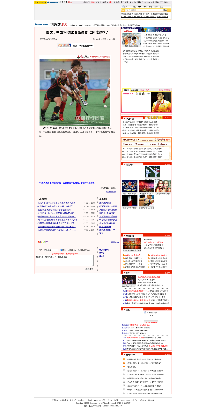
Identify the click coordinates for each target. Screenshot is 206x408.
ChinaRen (146, 2)
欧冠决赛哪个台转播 (108, 206)
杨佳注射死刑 (126, 14)
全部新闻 (142, 400)
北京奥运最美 (161, 294)
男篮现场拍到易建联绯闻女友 (153, 343)
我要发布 (115, 242)
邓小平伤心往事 (162, 17)
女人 (131, 2)
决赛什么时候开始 (107, 213)
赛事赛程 (128, 145)
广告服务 (89, 400)
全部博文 (151, 400)
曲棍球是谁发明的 (107, 230)
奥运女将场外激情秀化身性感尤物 (139, 340)
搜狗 (166, 2)
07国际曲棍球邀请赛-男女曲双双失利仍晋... (57, 223)
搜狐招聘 (81, 400)
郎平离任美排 (137, 14)
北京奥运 (125, 325)
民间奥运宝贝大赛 (133, 349)
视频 (139, 2)
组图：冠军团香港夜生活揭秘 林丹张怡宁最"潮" (140, 125)
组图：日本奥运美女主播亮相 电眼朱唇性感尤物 (145, 390)
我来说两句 (98, 39)
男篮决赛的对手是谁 (108, 216)
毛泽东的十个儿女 (149, 14)
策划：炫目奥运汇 (129, 194)
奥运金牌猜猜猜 (164, 90)
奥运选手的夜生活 (161, 349)
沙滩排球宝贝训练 (147, 349)
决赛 (101, 233)
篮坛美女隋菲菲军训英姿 (159, 291)
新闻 (93, 2)
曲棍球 (103, 25)
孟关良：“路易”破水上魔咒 (155, 297)
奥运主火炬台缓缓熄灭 (133, 261)
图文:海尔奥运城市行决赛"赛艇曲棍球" (54, 210)
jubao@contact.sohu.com (112, 406)
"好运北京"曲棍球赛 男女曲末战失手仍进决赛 (57, 220)
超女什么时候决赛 (107, 223)
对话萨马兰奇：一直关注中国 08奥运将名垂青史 (145, 371)
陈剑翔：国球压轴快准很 (136, 297)
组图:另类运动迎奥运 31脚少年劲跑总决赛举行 (144, 378)
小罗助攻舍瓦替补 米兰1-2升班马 (156, 38)
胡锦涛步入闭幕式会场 (159, 258)
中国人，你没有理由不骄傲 (139, 328)
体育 (97, 2)
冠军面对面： (149, 240)
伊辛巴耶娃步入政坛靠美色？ (137, 346)
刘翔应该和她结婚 (159, 340)
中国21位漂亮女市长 (129, 17)
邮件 (152, 2)
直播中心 (153, 145)
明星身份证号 (151, 17)
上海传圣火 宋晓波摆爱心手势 (155, 35)
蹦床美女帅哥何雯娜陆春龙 (154, 248)
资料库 (164, 145)
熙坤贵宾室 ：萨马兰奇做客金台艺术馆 (141, 294)
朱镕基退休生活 (162, 14)
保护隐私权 (114, 400)
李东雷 (140, 285)
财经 (111, 2)
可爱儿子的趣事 (149, 280)
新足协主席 (141, 17)
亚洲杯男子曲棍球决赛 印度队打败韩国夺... (57, 213)
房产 (122, 2)
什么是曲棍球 (105, 226)
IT (114, 2)
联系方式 (105, 400)
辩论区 (101, 256)
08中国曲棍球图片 (114, 25)
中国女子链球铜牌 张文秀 (153, 245)
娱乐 (104, 2)
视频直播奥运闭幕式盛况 (132, 250)
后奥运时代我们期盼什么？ (153, 285)
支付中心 (73, 400)
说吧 (161, 7)
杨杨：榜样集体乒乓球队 (160, 303)
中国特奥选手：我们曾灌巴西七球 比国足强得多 (141, 59)
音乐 (150, 7)
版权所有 (127, 403)
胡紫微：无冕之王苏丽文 (160, 300)
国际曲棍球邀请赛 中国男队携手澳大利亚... (57, 226)
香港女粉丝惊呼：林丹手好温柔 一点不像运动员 (141, 130)
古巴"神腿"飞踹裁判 (152, 179)
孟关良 (140, 280)
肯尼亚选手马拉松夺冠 (159, 267)
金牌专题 (134, 90)
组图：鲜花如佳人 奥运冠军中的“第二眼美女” (144, 363)
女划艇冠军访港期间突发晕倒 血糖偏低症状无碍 (141, 128)
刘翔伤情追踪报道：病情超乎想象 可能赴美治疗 (141, 51)
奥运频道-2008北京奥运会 (80, 25)
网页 (139, 7)
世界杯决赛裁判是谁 (108, 220)
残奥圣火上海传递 (132, 46)
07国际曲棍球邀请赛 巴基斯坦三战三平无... (57, 230)
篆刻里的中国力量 (150, 283)
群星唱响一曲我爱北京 (133, 258)
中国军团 (95, 25)
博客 (157, 2)
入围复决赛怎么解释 (108, 210)
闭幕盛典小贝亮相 (129, 286)
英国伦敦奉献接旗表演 (159, 261)
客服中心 (97, 400)
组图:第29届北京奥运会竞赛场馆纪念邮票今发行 (145, 359)
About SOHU (125, 400)
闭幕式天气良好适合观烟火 (135, 267)
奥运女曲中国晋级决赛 (131, 25)
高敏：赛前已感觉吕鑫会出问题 (138, 303)
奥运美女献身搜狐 (163, 194)
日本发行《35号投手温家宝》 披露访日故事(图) (145, 382)
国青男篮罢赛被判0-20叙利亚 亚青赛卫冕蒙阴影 (141, 54)
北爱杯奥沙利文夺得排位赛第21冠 (157, 46)
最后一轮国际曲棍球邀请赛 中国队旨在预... (57, 216)
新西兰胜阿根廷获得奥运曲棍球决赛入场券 (56, 203)
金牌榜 (126, 90)
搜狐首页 (86, 2)
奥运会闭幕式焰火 (146, 194)
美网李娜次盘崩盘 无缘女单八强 (156, 41)
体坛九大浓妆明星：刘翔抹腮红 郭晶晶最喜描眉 (141, 133)
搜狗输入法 (64, 400)
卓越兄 (140, 283)
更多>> (127, 62)
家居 (127, 2)
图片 (156, 7)
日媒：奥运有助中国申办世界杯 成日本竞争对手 (141, 56)
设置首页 (55, 400)
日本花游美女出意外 (146, 208)
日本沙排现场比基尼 (134, 343)
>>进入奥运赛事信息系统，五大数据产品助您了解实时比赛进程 (66, 183)
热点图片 (130, 164)
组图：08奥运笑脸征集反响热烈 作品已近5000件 (145, 375)
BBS (161, 2)
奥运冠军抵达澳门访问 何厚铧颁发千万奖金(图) (140, 122)
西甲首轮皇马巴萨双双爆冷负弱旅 (156, 44)
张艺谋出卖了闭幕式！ (137, 333)
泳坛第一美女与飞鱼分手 (153, 338)
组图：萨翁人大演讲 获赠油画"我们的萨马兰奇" (145, 394)
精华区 (101, 253)
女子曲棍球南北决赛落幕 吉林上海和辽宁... (57, 206)
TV (135, 2)
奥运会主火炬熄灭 (129, 208)
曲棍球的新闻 (105, 203)
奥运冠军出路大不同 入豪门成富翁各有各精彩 (144, 386)
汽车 (118, 2)
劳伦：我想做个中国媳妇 (138, 330)
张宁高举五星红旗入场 (159, 264)
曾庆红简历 (131, 367)
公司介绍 (134, 400)
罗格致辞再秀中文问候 (133, 264)
